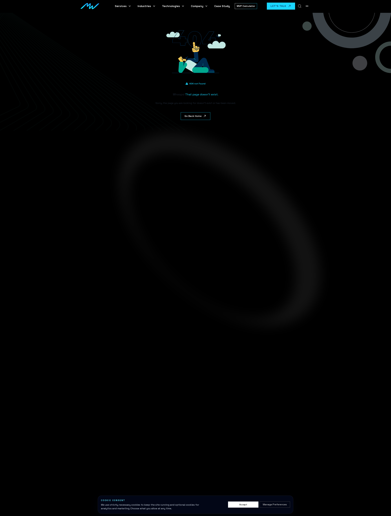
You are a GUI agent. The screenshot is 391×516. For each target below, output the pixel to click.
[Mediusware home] (90, 6)
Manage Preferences (275, 504)
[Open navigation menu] (307, 6)
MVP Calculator (246, 6)
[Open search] (299, 6)
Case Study (222, 6)
